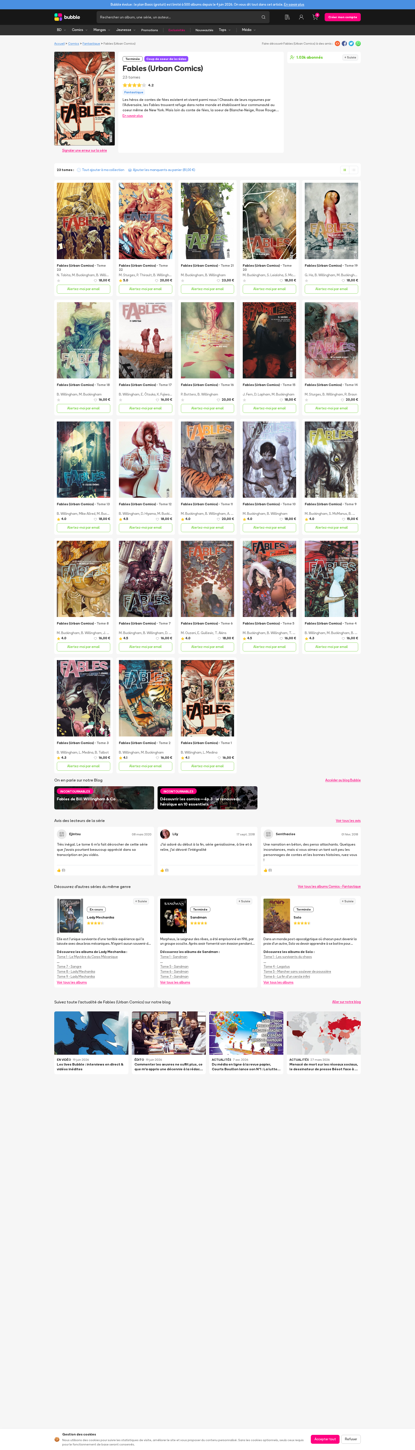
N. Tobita (63, 275)
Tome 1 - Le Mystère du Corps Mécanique (87, 957)
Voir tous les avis (348, 821)
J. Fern (248, 394)
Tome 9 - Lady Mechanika (76, 976)
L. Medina (86, 752)
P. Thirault (144, 275)
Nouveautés (204, 30)
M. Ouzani (188, 633)
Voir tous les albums (72, 982)
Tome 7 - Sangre (69, 966)
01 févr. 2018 (350, 834)
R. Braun (351, 394)
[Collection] (287, 17)
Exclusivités (177, 30)
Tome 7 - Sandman (174, 976)
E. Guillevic (205, 633)
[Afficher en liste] (353, 170)
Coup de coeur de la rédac (166, 59)
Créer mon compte (342, 17)
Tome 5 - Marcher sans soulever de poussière (297, 971)
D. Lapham (262, 394)
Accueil (59, 43)
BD (59, 30)
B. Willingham (106, 275)
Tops (222, 30)
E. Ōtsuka (148, 394)
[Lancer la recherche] (263, 17)
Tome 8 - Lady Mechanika (76, 971)
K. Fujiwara (164, 394)
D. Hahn (171, 633)
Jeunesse (123, 30)
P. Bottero (188, 394)
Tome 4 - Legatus (276, 966)
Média (246, 30)
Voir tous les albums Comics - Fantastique (329, 886)
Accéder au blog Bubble (343, 780)
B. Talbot (358, 633)
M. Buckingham (83, 275)
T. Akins (221, 633)
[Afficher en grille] (344, 170)
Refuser (351, 1439)
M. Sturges (127, 275)
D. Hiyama (148, 514)
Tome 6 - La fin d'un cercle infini (286, 976)
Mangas (100, 30)
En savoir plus (294, 4)
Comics (77, 30)
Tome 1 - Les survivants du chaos (287, 957)
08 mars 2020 (142, 834)
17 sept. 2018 (246, 834)
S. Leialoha (275, 275)
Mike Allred (87, 514)
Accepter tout (325, 1439)
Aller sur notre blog (346, 1002)
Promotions (149, 30)
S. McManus (294, 275)
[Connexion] (301, 17)
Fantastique (91, 43)
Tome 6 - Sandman (174, 971)
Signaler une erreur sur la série (84, 150)
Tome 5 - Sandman (174, 966)
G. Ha (309, 275)
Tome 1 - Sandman (173, 957)
